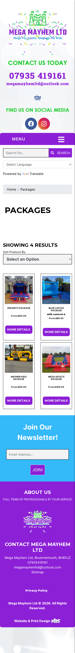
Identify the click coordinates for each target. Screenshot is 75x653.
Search (63, 153)
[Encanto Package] (18, 290)
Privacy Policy (36, 590)
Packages (27, 189)
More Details (18, 329)
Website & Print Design (32, 621)
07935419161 (38, 562)
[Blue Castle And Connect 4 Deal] (56, 290)
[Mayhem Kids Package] (18, 359)
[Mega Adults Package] (56, 359)
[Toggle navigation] (61, 139)
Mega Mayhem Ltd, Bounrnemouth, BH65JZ (38, 558)
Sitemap (37, 572)
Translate (36, 174)
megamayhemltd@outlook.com (37, 567)
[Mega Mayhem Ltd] (37, 32)
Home (11, 189)
